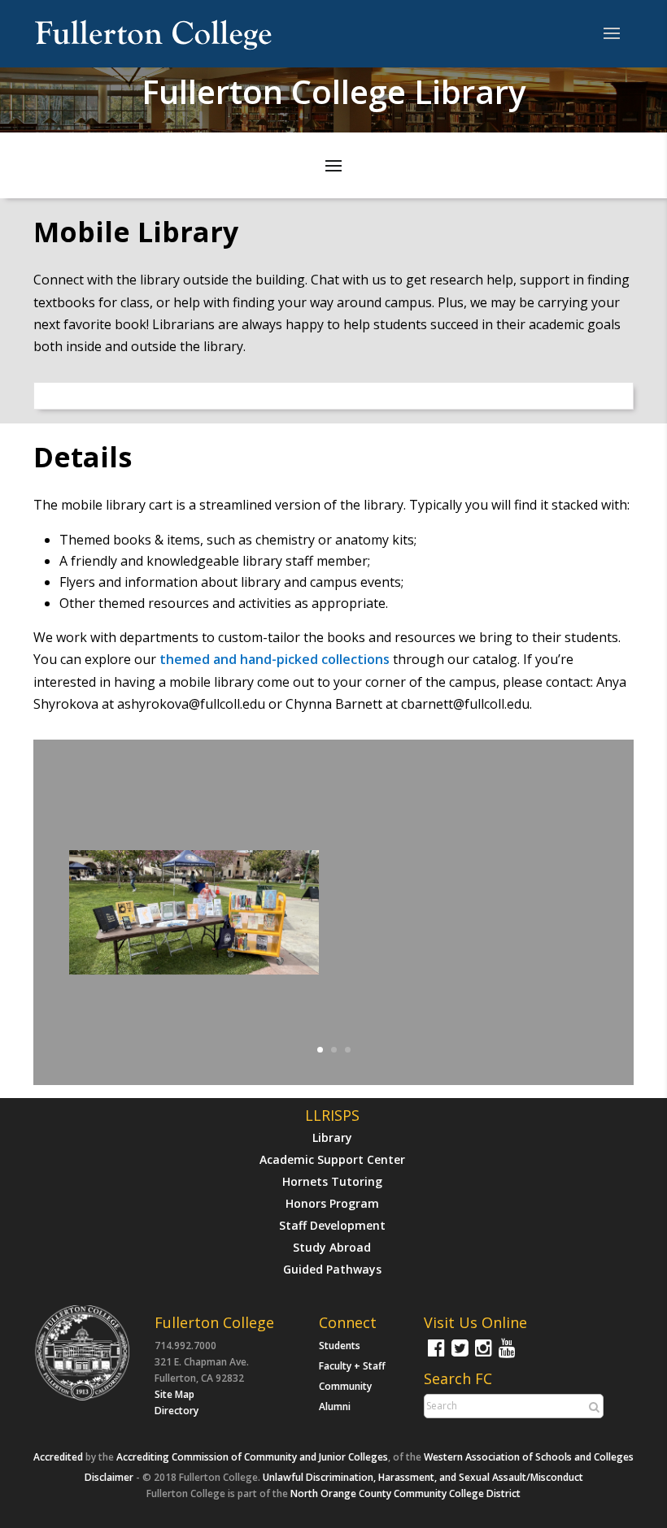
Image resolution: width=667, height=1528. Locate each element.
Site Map (174, 1394)
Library (332, 1137)
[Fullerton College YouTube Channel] (505, 1355)
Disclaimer (109, 1477)
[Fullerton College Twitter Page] (458, 1355)
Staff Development (332, 1225)
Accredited (58, 1457)
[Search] (592, 1407)
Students (339, 1345)
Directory (176, 1410)
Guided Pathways (332, 1269)
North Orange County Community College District (405, 1493)
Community (345, 1386)
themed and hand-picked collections (274, 659)
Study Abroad (332, 1247)
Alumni (335, 1406)
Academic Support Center (332, 1159)
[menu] (612, 34)
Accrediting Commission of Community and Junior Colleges (252, 1457)
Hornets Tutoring (332, 1181)
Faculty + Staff (352, 1366)
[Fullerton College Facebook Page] (434, 1355)
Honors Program (332, 1203)
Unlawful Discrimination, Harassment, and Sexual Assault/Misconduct (423, 1477)
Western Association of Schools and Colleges (529, 1457)
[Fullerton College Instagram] (481, 1355)
